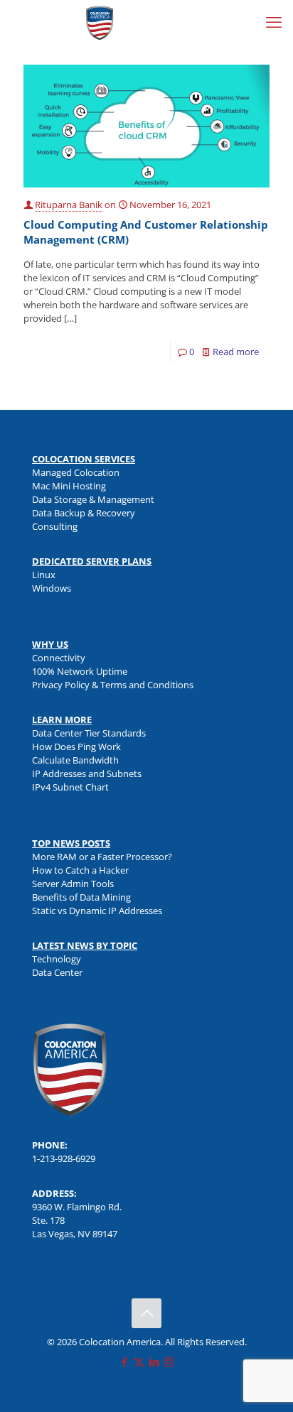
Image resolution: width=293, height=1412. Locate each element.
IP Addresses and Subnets (87, 773)
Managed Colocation (75, 472)
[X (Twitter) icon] (139, 1361)
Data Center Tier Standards (89, 733)
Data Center (57, 972)
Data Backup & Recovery (83, 512)
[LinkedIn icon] (154, 1361)
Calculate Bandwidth (75, 760)
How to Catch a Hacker (80, 870)
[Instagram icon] (169, 1361)
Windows (51, 588)
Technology (56, 958)
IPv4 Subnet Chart (70, 787)
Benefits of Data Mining (81, 897)
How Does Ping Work (76, 746)
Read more (236, 351)
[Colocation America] (99, 21)
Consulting (55, 526)
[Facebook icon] (124, 1361)
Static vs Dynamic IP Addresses (97, 910)
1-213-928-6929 (63, 1158)
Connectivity (58, 657)
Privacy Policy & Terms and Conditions (112, 684)
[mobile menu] (274, 21)
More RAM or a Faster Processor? (102, 856)
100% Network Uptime (79, 671)
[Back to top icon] (146, 1313)
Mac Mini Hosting (69, 485)
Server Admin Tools (73, 883)
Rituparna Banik (68, 204)
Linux (43, 574)
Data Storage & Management (93, 499)
